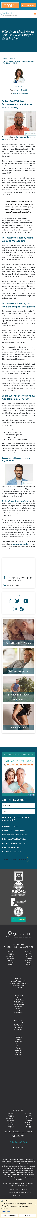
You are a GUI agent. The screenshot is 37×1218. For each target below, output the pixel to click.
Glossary (18, 1008)
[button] (10, 5)
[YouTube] (18, 1142)
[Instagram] (13, 1142)
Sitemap (24, 1189)
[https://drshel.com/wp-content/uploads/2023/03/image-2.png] (18, 885)
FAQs (18, 1010)
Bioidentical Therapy (18, 985)
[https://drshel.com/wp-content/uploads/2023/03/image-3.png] (18, 893)
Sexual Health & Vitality (18, 643)
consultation (17, 544)
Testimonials (18, 1050)
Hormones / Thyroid (10, 826)
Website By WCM (18, 1196)
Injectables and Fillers (18, 1023)
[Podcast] (27, 1142)
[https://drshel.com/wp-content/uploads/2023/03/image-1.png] (18, 876)
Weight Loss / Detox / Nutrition (15, 835)
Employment (18, 1054)
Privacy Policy (13, 1192)
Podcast (18, 1048)
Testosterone (23, 93)
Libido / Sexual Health (11, 847)
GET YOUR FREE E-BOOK (15, 859)
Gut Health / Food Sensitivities (14, 839)
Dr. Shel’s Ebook (18, 1000)
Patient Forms (18, 1002)
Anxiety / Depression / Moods (14, 843)
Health (15, 93)
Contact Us (24, 1192)
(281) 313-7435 (19, 944)
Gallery (18, 1052)
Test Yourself (18, 998)
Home (5, 58)
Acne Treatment (18, 1029)
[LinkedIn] (21, 1142)
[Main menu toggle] (35, 14)
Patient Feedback (18, 1004)
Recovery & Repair (18, 671)
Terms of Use (14, 1189)
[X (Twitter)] (24, 1142)
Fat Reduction (18, 727)
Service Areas (18, 1147)
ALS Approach (18, 1012)
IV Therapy (18, 987)
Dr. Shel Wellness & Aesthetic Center (15, 501)
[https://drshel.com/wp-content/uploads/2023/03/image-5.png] (18, 911)
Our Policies (18, 1006)
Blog (11, 58)
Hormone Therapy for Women (18, 983)
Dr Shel (19, 86)
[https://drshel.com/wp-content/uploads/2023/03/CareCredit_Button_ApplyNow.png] (18, 919)
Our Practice (19, 1042)
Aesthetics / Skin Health (12, 852)
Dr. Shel (18, 1039)
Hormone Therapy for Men (18, 981)
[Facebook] (10, 1142)
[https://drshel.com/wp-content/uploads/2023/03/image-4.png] (18, 902)
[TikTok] (15, 1142)
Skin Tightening (18, 1025)
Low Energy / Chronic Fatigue (14, 830)
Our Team (18, 1044)
